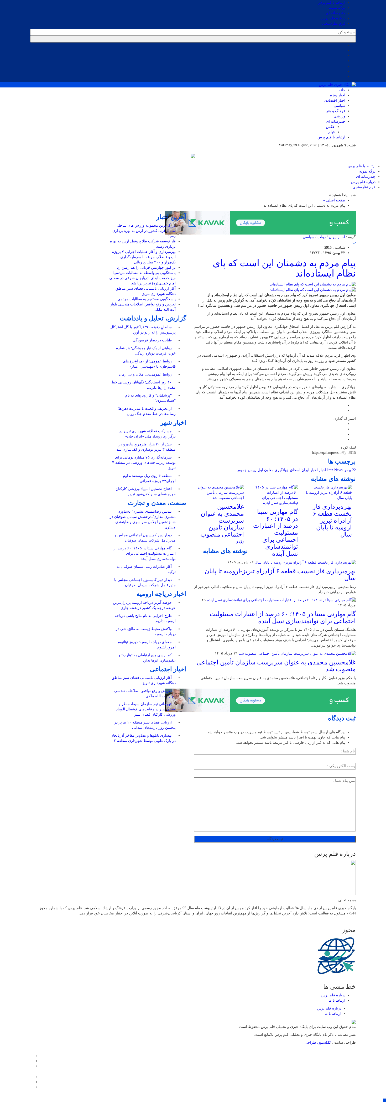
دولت (321, 237)
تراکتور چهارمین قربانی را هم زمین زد (146, 267)
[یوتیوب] (31, 1082)
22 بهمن (349, 470)
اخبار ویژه (337, 95)
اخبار (322, 470)
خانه (342, 90)
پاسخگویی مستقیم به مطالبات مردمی (146, 299)
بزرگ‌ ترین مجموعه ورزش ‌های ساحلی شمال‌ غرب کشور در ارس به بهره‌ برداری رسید (144, 230)
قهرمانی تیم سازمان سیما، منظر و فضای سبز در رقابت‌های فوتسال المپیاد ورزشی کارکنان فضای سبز (146, 709)
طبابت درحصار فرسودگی (153, 340)
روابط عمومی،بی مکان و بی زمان (146, 374)
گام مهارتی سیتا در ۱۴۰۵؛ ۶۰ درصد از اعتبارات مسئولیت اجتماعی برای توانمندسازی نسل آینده (275, 532)
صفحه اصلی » (334, 200)
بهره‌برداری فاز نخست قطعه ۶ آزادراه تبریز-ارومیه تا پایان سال (332, 520)
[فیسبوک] (31, 1056)
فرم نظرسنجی (333, 23)
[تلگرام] (31, 1071)
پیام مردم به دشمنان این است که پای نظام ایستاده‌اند (284, 268)
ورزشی (339, 116)
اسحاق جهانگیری (287, 470)
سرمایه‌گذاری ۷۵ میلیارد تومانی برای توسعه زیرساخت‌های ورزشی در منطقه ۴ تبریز (144, 462)
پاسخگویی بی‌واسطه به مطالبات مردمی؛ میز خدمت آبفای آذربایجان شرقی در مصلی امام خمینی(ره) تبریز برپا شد (142, 278)
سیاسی (339, 106)
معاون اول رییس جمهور (255, 470)
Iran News (334, 470)
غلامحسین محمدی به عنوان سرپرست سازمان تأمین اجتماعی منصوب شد (222, 524)
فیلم (331, 132)
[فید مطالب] (31, 1087)
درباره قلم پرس (333, 18)
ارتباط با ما (336, 1000)
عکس (330, 127)
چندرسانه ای (335, 13)
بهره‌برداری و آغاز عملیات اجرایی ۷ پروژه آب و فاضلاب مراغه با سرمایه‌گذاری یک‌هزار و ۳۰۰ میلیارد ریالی (144, 257)
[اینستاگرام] (31, 1066)
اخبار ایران (337, 237)
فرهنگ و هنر (335, 111)
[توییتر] (31, 1061)
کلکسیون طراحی (318, 1042)
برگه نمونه (337, 8)
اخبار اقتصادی (334, 100)
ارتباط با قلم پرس (331, 2)
